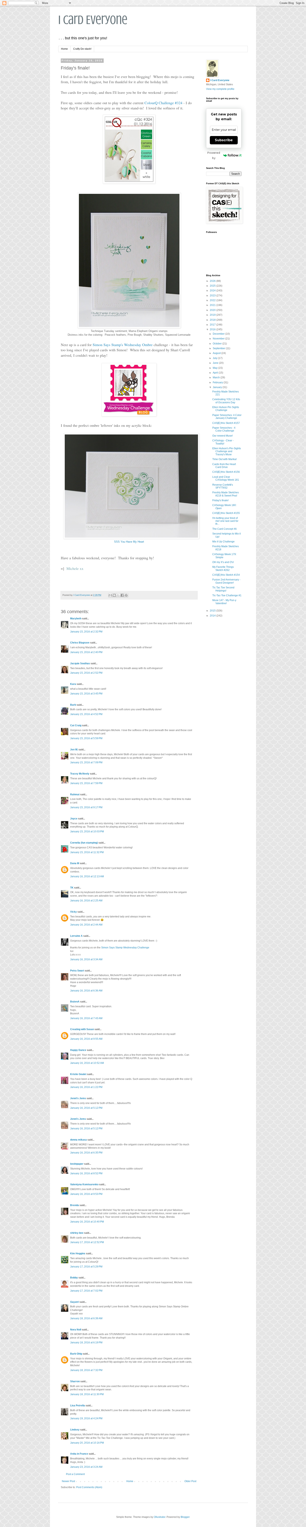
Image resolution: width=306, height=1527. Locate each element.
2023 (213, 295)
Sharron (75, 1381)
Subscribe (224, 140)
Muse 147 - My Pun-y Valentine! (224, 602)
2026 (213, 281)
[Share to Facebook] (122, 595)
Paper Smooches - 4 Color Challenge (223, 429)
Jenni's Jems (78, 1098)
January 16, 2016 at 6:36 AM (86, 990)
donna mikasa (78, 1139)
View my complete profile (220, 89)
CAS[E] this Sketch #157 (226, 423)
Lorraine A (76, 935)
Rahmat (75, 794)
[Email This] (110, 595)
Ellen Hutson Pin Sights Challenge (225, 409)
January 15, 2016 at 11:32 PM (87, 852)
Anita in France (79, 1453)
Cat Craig (75, 725)
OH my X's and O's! (223, 562)
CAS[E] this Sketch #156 (226, 471)
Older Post (190, 1481)
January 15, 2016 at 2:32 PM (86, 631)
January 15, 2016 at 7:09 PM (86, 762)
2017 (213, 324)
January (218, 387)
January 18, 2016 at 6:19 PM (86, 1342)
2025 (213, 285)
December (219, 333)
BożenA (75, 1001)
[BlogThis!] (114, 595)
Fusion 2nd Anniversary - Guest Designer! (226, 581)
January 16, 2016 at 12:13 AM (87, 876)
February (218, 382)
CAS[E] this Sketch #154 (226, 574)
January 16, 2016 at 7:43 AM (86, 1018)
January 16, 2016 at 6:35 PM (86, 1152)
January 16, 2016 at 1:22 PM (86, 1087)
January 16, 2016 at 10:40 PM (87, 1221)
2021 (213, 305)
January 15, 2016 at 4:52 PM (86, 714)
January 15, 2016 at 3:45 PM (86, 693)
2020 (213, 310)
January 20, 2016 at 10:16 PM (87, 1442)
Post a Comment (75, 1474)
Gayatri (74, 1302)
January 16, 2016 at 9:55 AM (86, 1038)
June (216, 362)
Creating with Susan (82, 1029)
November (219, 338)
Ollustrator (159, 1517)
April (216, 372)
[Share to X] (118, 595)
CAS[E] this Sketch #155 (226, 513)
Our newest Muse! (222, 435)
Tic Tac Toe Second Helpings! (223, 589)
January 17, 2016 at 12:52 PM (87, 1242)
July (215, 358)
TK (71, 887)
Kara (73, 684)
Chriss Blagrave (80, 642)
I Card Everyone (92, 20)
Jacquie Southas (80, 663)
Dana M (74, 863)
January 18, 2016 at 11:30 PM (87, 1394)
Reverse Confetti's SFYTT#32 (222, 486)
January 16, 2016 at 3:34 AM (86, 959)
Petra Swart (77, 970)
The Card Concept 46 (224, 528)
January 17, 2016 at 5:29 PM (86, 1266)
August (217, 353)
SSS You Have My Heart (129, 541)
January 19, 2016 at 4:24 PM (86, 1418)
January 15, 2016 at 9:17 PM (86, 807)
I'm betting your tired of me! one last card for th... (225, 521)
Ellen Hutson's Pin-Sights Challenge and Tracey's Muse (226, 451)
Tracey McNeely (79, 773)
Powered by (213, 155)
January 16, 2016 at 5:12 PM (86, 1107)
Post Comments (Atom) (89, 1487)
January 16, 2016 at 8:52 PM (86, 1173)
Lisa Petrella (77, 1405)
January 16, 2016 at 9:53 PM (86, 1194)
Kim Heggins (77, 1253)
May (215, 367)
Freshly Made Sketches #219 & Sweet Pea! (225, 494)
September (219, 348)
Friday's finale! (220, 500)
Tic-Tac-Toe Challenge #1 (226, 595)
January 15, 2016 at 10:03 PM (87, 831)
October (217, 343)
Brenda (74, 1205)
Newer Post (68, 1481)
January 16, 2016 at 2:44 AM (86, 924)
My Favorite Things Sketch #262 (223, 568)
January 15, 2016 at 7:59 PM (86, 783)
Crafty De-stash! (82, 48)
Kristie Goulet (78, 1074)
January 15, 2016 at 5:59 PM (86, 738)
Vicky (73, 911)
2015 (213, 610)
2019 (213, 314)
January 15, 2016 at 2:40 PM (86, 652)
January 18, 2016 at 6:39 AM (86, 1318)
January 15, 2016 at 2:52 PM (86, 672)
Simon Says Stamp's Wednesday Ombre (123, 344)
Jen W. (74, 749)
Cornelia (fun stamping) (84, 842)
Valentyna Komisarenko (84, 1184)
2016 (213, 329)
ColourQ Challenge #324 (163, 102)
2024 (213, 290)
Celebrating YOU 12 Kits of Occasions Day (226, 401)
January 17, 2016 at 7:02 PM (86, 1290)
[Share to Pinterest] (126, 595)
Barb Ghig (76, 1353)
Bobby (74, 1277)
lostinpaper (76, 1163)
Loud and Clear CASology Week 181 (225, 478)
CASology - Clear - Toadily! (223, 442)
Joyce (73, 818)
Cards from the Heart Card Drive (224, 466)
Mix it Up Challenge (223, 541)
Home (64, 48)
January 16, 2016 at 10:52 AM (87, 1063)
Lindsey (75, 1429)
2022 (213, 300)
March (216, 377)
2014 (213, 615)
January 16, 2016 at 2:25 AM (86, 900)
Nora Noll (75, 1329)
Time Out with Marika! (224, 459)
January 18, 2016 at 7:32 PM (86, 1370)
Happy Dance (78, 1050)
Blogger (185, 1517)
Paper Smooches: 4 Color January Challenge (226, 416)
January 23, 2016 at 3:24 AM (86, 1466)
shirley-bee (76, 1232)
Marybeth (75, 618)
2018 (213, 319)
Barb (73, 704)
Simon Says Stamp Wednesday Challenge (125, 947)
